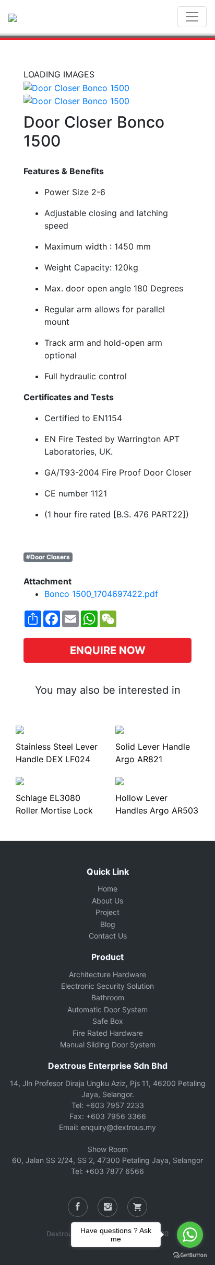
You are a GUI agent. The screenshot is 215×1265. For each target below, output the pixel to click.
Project (107, 912)
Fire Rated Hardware (108, 1033)
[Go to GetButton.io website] (190, 1254)
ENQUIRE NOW (108, 650)
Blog (107, 924)
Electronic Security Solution (107, 985)
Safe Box (107, 1020)
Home (107, 888)
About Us (107, 900)
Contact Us (108, 935)
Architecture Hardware (107, 974)
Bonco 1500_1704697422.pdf (101, 594)
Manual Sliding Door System (108, 1044)
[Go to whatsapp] (190, 1235)
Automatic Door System (107, 1009)
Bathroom (107, 997)
